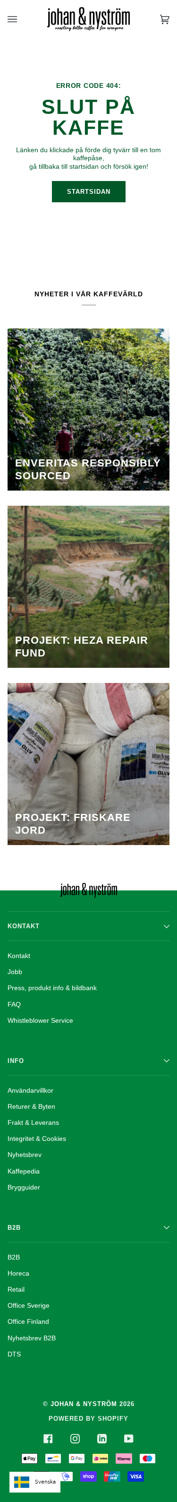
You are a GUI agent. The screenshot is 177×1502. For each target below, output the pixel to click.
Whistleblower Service (40, 1020)
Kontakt (19, 955)
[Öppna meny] (22, 19)
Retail (16, 1289)
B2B (14, 1257)
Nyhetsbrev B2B (32, 1338)
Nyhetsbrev (25, 1154)
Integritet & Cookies (37, 1138)
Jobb (15, 971)
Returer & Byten (31, 1106)
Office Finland (28, 1321)
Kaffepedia (24, 1171)
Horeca (18, 1273)
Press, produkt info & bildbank (52, 988)
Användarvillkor (30, 1090)
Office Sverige (29, 1305)
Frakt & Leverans (33, 1122)
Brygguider (24, 1187)
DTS (14, 1354)
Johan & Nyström (84, 1403)
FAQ (14, 1004)
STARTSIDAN (88, 191)
